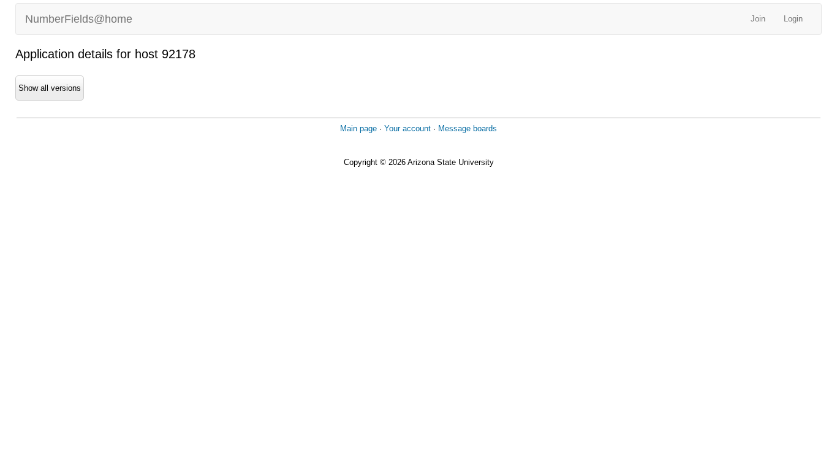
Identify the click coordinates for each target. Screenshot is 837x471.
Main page (358, 128)
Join (758, 18)
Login (793, 18)
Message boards (467, 128)
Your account (407, 128)
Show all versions (49, 88)
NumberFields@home (78, 19)
